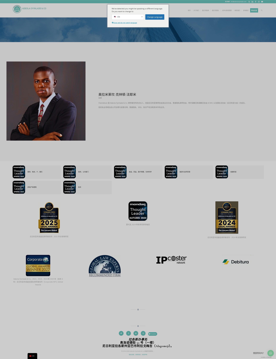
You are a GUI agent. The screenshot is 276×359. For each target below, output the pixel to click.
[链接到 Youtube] (262, 1)
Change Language (154, 17)
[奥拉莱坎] (45, 101)
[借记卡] (238, 263)
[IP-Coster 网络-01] (171, 260)
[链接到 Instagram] (258, 1)
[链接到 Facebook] (255, 1)
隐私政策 (131, 355)
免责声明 (144, 355)
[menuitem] (189, 10)
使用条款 (138, 355)
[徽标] (29, 10)
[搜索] (262, 10)
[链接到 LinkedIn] (252, 1)
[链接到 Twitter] (249, 1)
